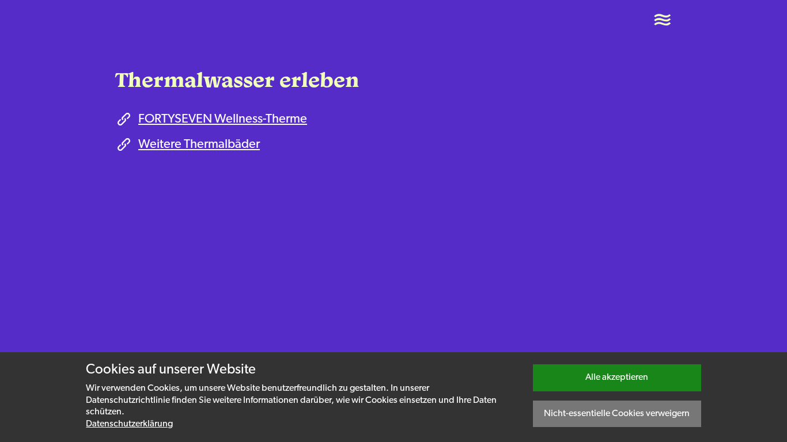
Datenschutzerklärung (129, 424)
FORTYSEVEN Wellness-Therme (222, 119)
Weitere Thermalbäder (199, 144)
